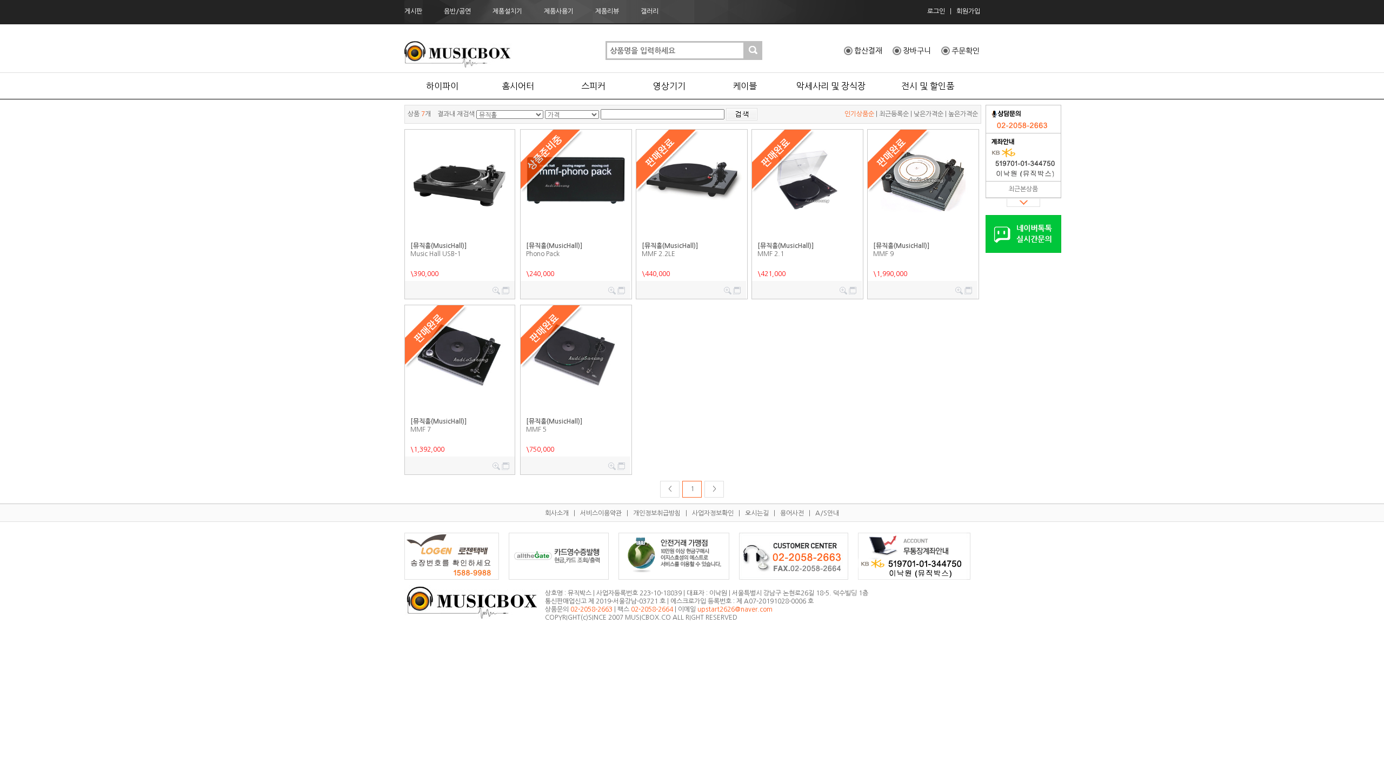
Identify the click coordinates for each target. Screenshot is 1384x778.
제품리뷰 (607, 11)
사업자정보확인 (713, 513)
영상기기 (669, 86)
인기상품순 (859, 114)
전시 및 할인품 (927, 86)
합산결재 (868, 51)
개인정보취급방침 (657, 513)
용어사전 (792, 513)
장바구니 (917, 51)
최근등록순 (894, 114)
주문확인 (966, 51)
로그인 (936, 11)
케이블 (745, 86)
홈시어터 (518, 86)
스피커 (593, 86)
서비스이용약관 (601, 513)
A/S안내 (827, 513)
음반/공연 (457, 11)
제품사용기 (559, 11)
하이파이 (442, 86)
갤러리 (649, 11)
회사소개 (557, 513)
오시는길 (757, 513)
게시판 (413, 11)
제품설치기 (507, 11)
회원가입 (968, 11)
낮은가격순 (928, 114)
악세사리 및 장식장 (831, 86)
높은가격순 (963, 114)
